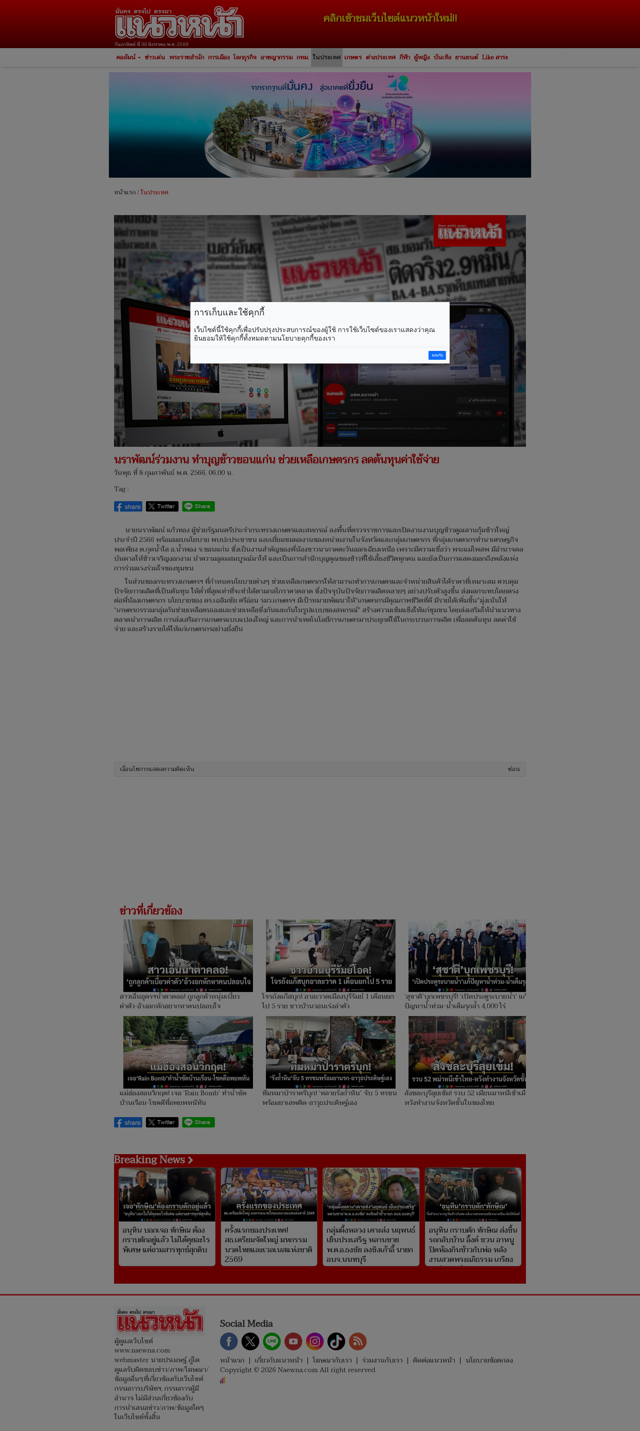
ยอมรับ (437, 355)
